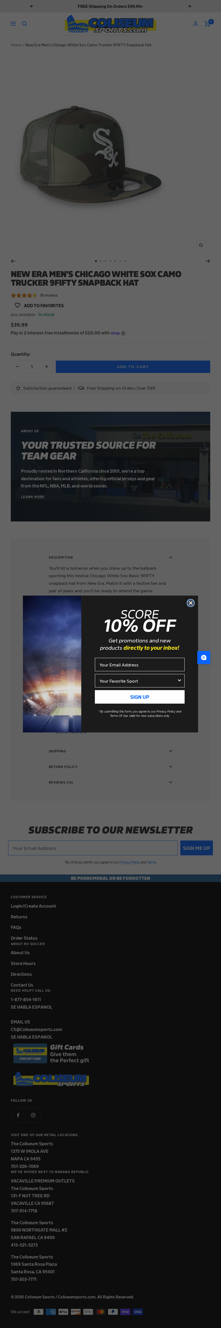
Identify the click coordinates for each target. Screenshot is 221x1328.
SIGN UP (139, 696)
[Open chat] (203, 657)
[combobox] (138, 680)
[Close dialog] (190, 603)
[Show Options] (179, 680)
